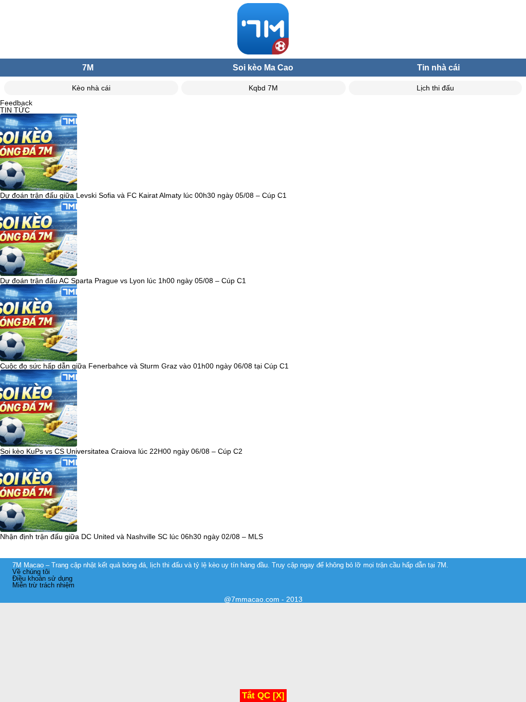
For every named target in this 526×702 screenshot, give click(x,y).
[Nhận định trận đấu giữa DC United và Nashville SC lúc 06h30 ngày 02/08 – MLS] (38, 494)
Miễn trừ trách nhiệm (43, 585)
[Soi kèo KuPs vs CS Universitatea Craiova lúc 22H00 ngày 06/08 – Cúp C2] (38, 409)
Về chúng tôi (31, 571)
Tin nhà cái (438, 67)
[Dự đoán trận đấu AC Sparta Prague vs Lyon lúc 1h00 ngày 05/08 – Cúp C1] (38, 238)
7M (87, 67)
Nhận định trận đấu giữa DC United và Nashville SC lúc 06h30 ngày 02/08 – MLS (131, 536)
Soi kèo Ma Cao (263, 67)
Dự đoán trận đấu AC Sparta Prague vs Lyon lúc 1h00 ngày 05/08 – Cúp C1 (123, 280)
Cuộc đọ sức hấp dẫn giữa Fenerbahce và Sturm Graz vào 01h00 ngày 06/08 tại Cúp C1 (144, 366)
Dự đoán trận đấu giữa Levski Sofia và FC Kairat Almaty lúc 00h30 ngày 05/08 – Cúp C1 (143, 195)
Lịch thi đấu (435, 88)
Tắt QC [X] (263, 695)
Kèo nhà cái (91, 88)
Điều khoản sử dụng (42, 578)
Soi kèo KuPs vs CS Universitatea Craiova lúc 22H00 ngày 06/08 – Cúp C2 (121, 451)
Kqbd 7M (263, 88)
